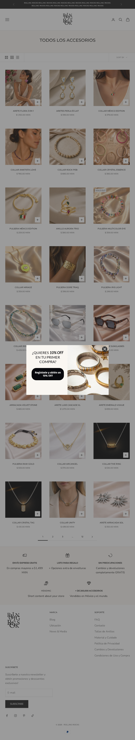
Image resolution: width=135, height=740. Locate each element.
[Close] (105, 349)
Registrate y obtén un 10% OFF (48, 374)
